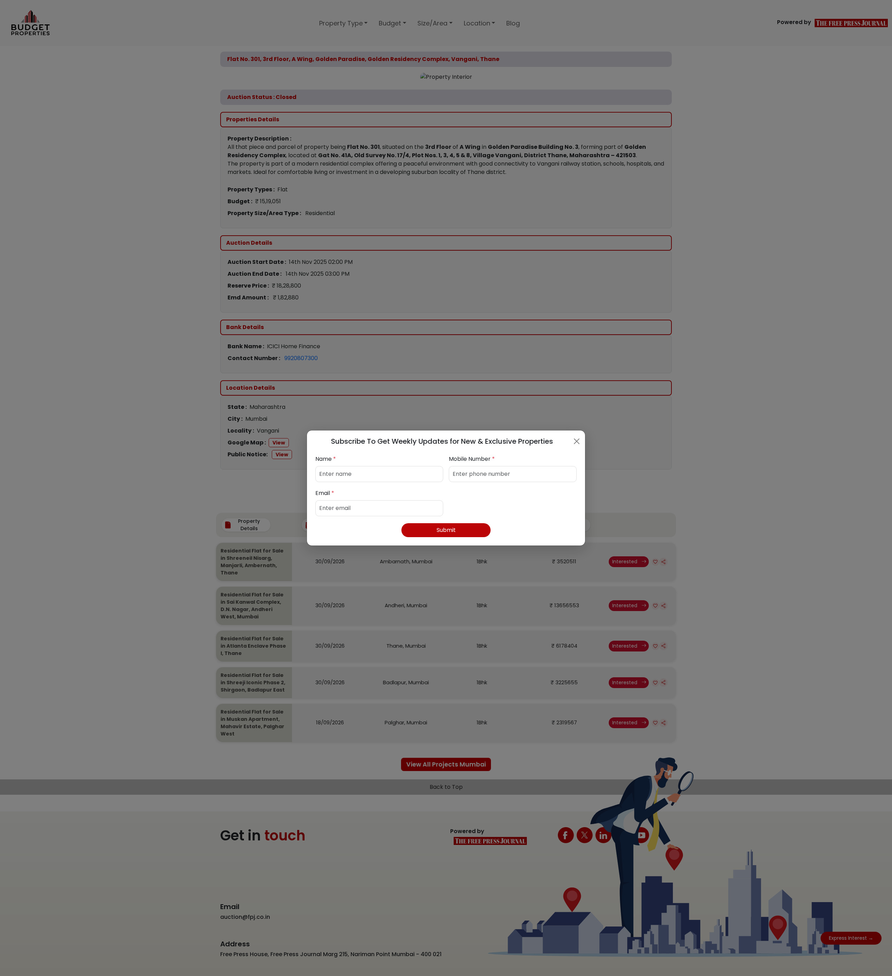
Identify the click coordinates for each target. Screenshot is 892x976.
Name (325, 459)
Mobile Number (472, 459)
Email (324, 493)
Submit (446, 530)
